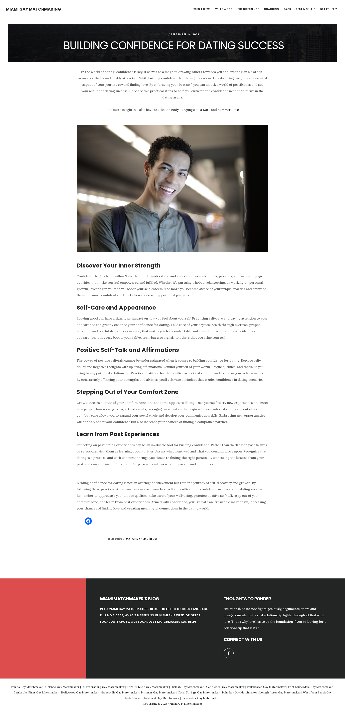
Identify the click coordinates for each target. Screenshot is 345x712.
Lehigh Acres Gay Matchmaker (280, 692)
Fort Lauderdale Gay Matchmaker (310, 687)
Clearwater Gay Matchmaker (200, 698)
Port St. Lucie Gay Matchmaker (148, 687)
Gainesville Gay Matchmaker (120, 692)
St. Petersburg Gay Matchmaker (103, 687)
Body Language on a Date (190, 110)
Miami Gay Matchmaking (33, 9)
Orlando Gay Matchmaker (62, 687)
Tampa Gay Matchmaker (27, 687)
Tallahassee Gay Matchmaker (266, 687)
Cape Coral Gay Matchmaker (225, 687)
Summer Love (228, 110)
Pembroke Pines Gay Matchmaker (36, 692)
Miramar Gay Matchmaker (158, 692)
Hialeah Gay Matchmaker (187, 687)
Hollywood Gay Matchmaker (80, 692)
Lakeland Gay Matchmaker (161, 698)
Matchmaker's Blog (141, 539)
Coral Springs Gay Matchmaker (199, 692)
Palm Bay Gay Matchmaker (239, 692)
